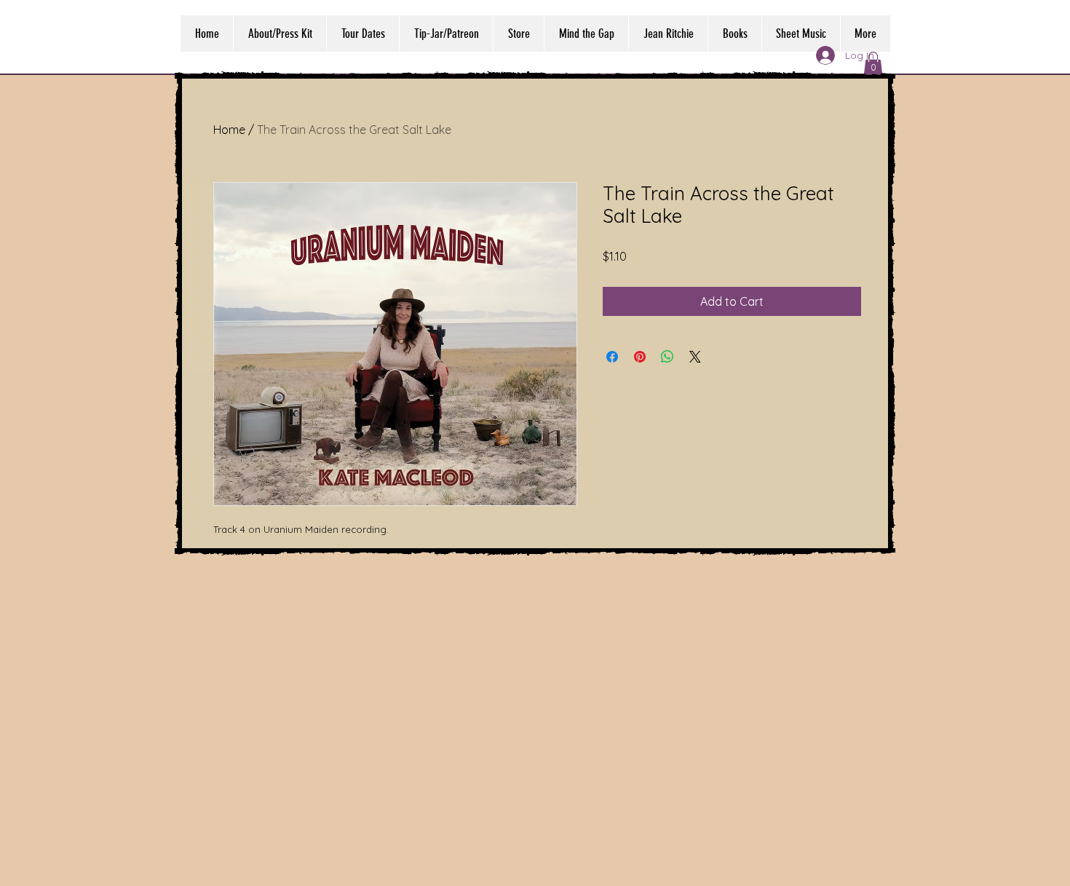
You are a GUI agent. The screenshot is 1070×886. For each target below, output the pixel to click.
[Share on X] (695, 356)
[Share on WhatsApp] (667, 356)
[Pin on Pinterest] (640, 356)
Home (229, 129)
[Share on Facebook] (612, 356)
